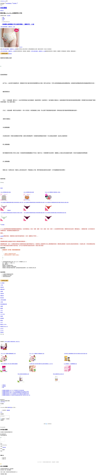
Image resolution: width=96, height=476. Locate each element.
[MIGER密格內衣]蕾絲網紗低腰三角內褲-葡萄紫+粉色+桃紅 (34, 202)
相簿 (3, 17)
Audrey (1, 310)
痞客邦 (9, 407)
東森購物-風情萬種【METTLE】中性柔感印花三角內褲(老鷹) (13, 390)
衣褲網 (1, 306)
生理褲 (1, 291)
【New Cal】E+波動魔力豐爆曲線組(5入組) (8, 353)
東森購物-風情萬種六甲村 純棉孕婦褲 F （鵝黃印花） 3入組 (18, 24)
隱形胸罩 (2, 304)
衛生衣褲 (2, 297)
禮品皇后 (2, 332)
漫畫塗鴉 (8, 410)
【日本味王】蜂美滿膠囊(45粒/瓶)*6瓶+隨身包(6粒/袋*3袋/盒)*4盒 (75, 353)
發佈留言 (2, 420)
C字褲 (1, 299)
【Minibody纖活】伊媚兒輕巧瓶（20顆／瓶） (12, 341)
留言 (11, 407)
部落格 (3, 18)
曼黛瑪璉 (2, 318)
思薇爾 (1, 316)
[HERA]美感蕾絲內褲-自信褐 (29, 192)
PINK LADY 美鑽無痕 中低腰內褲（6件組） (53, 192)
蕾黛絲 (1, 320)
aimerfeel (1, 328)
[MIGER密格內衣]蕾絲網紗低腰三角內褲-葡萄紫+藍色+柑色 (34, 212)
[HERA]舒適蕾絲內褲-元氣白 (6, 192)
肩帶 (3, 387)
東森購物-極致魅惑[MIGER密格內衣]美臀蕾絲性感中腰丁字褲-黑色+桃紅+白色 (16, 395)
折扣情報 (3, 8)
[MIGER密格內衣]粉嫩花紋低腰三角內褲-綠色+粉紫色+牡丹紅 (11, 212)
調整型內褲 (2, 289)
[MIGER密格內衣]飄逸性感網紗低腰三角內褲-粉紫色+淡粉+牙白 (12, 202)
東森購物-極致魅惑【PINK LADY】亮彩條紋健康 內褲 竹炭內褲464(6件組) (15, 391)
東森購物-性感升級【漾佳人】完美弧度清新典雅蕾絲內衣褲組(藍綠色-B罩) (15, 392)
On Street (1, 330)
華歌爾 (1, 308)
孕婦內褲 (8, 210)
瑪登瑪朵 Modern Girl (4, 326)
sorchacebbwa (2, 401)
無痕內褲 (2, 287)
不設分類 (8, 15)
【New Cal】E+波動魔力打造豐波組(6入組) (36, 353)
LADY (1, 236)
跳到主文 (2, 10)
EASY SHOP (2, 314)
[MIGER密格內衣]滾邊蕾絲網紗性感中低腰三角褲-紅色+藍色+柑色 (56, 202)
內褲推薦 (4, 299)
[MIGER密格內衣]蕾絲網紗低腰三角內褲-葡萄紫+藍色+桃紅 (55, 212)
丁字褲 (1, 285)
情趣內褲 (2, 295)
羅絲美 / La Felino (3, 324)
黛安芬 (1, 188)
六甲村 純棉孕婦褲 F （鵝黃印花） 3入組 (7, 26)
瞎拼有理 (10, 53)
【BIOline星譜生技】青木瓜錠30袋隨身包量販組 (9, 363)
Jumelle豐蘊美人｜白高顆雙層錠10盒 (70, 363)
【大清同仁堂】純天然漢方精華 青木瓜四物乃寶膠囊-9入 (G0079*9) (41, 363)
